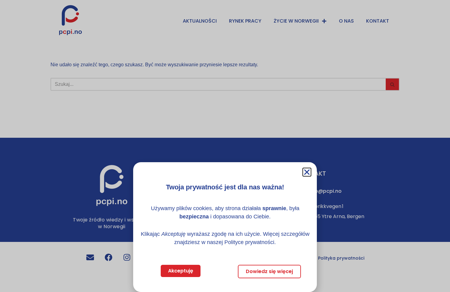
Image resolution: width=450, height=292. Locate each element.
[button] (307, 172)
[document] (225, 146)
